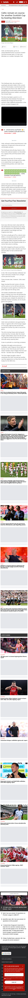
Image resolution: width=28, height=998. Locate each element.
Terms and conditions (7, 959)
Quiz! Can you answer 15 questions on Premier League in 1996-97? (14, 914)
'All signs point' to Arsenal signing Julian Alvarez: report (15, 908)
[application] (14, 115)
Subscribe (21, 2)
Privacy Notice (19, 213)
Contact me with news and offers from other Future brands (14, 978)
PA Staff (8, 21)
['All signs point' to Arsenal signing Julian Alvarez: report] (14, 903)
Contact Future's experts (7, 962)
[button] (2, 2)
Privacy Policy (18, 987)
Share (5, 46)
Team (3, 9)
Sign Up (14, 982)
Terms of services (17, 212)
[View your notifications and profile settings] (13, 2)
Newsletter (24, 46)
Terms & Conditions (12, 988)
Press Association (15, 21)
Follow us (16, 46)
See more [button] (14, 140)
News (3, 21)
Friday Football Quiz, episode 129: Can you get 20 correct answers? (14, 939)
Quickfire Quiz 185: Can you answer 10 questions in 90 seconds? (14, 920)
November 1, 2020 (10, 133)
